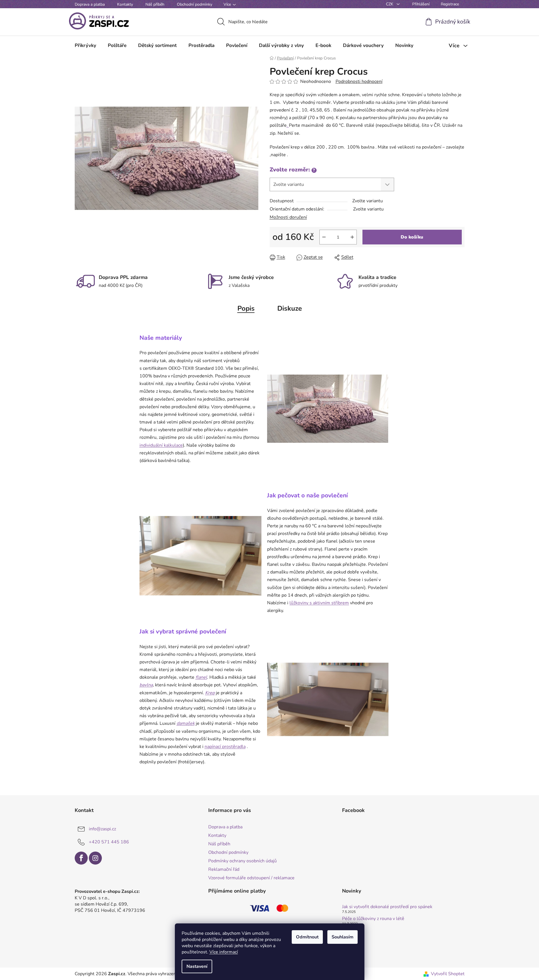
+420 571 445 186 (109, 842)
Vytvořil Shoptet (448, 974)
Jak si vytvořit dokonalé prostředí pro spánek (387, 907)
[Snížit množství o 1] (324, 237)
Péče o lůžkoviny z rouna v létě (373, 918)
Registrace (450, 4)
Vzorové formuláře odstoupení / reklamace (251, 878)
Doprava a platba (90, 4)
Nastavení (196, 966)
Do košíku (412, 237)
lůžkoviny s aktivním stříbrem (319, 603)
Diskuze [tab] (289, 308)
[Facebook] (81, 858)
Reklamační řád (223, 869)
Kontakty (125, 4)
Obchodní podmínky (194, 4)
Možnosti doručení (288, 217)
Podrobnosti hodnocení (359, 81)
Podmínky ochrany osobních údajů (242, 861)
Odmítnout (307, 937)
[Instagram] (95, 858)
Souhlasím (342, 937)
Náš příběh (154, 4)
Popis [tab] (246, 308)
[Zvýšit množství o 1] (352, 237)
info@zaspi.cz (102, 829)
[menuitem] (85, 45)
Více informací (223, 952)
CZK (390, 4)
